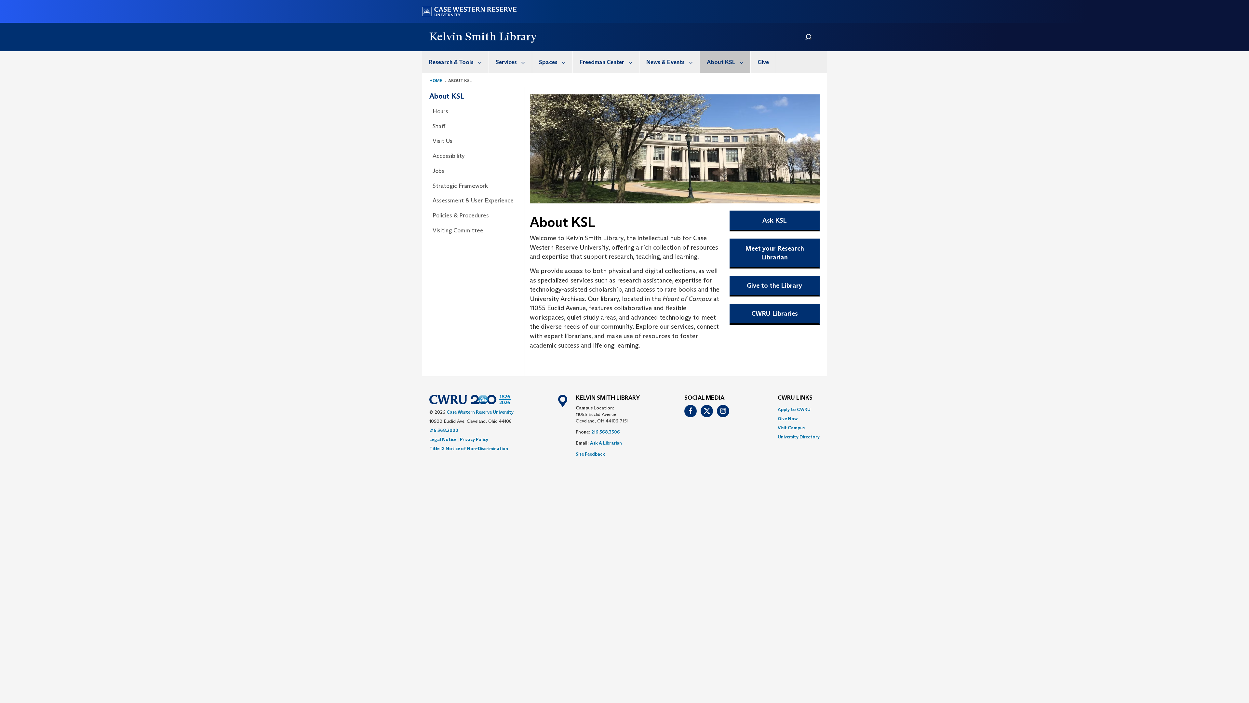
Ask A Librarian (606, 443)
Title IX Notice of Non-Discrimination (468, 448)
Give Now (788, 418)
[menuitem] (455, 62)
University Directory (799, 437)
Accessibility (449, 155)
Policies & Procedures (461, 215)
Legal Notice (442, 439)
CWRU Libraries (774, 313)
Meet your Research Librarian (774, 252)
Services (506, 62)
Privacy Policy (474, 439)
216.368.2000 (443, 430)
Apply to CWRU (794, 409)
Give (763, 62)
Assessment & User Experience (473, 200)
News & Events (665, 62)
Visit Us (442, 141)
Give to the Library (774, 285)
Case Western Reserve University (480, 412)
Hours (440, 111)
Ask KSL (774, 220)
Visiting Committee (458, 230)
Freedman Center (602, 62)
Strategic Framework (460, 185)
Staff (439, 126)
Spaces (548, 62)
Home (435, 80)
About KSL (721, 62)
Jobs (438, 170)
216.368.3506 (605, 432)
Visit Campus (791, 428)
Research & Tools (451, 62)
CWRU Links (795, 398)
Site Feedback (590, 454)
